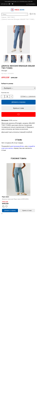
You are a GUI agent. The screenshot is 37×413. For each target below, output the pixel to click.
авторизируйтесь (17, 146)
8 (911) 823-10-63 (4, 4)
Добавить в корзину (18, 102)
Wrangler (4, 70)
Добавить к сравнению (28, 96)
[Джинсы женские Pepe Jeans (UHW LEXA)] (18, 179)
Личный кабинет (32, 4)
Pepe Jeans (5, 197)
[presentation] (1, 214)
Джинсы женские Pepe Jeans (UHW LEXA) (15, 199)
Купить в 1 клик (18, 108)
